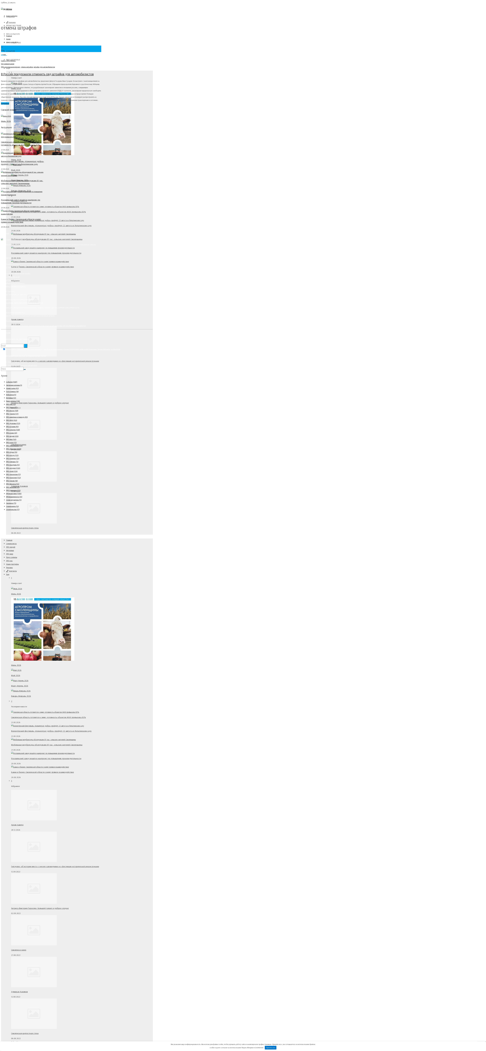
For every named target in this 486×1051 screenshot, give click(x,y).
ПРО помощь (12, 461)
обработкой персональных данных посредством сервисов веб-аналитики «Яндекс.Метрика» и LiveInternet (82, 349)
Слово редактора (14, 500)
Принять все (270, 1048)
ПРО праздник (13, 465)
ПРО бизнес (11, 407)
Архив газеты (12, 388)
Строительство (12, 509)
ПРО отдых (11, 452)
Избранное (11, 395)
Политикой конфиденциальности (29, 349)
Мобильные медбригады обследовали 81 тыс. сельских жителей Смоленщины (46, 239)
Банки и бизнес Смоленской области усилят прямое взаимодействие (42, 266)
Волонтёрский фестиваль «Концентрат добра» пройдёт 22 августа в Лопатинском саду (51, 225)
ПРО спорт (11, 471)
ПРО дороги (12, 414)
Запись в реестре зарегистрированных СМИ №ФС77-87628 (22, 303)
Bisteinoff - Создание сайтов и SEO (24, 365)
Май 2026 (15, 170)
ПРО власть (12, 410)
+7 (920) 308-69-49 (13, 267)
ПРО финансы (12, 484)
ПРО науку (11, 442)
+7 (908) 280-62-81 (13, 277)
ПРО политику (12, 458)
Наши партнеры (12, 564)
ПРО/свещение (13, 490)
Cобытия (10, 51)
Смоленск (11, 503)
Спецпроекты (11, 543)
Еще (7, 574)
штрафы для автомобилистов (44, 67)
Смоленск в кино (18, 950)
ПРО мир (9, 554)
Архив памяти (17, 824)
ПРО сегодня (5, 67)
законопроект (15, 67)
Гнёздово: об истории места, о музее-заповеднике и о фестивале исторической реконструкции (55, 361)
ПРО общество (13, 449)
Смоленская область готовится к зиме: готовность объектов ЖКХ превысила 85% (48, 211)
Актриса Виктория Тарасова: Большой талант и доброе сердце (40, 402)
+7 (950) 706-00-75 (13, 280)
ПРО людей (10, 547)
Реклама (9, 567)
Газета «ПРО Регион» (8, 61)
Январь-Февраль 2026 (21, 696)
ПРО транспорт (13, 477)
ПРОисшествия (14, 493)
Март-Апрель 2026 (19, 685)
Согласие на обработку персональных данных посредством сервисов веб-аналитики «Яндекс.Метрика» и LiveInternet (43, 326)
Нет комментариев (7, 64)
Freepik (7, 333)
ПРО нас (9, 560)
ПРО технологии (13, 474)
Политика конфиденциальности (12, 321)
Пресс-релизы (11, 557)
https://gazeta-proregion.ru (15, 286)
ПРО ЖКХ (11, 420)
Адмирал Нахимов (19, 991)
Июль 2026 (16, 594)
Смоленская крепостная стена (25, 528)
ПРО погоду (12, 455)
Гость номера (12, 391)
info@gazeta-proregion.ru (15, 283)
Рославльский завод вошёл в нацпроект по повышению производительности (46, 253)
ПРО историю (12, 426)
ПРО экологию (12, 487)
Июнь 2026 (16, 159)
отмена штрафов (27, 67)
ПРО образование (14, 446)
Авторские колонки (14, 385)
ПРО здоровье (13, 423)
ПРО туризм (12, 481)
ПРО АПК (11, 404)
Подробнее (5, 103)
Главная (10, 17)
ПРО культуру (13, 34)
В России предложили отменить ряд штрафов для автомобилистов (47, 74)
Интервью (10, 550)
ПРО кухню (11, 433)
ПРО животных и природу (17, 417)
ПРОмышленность (14, 497)
